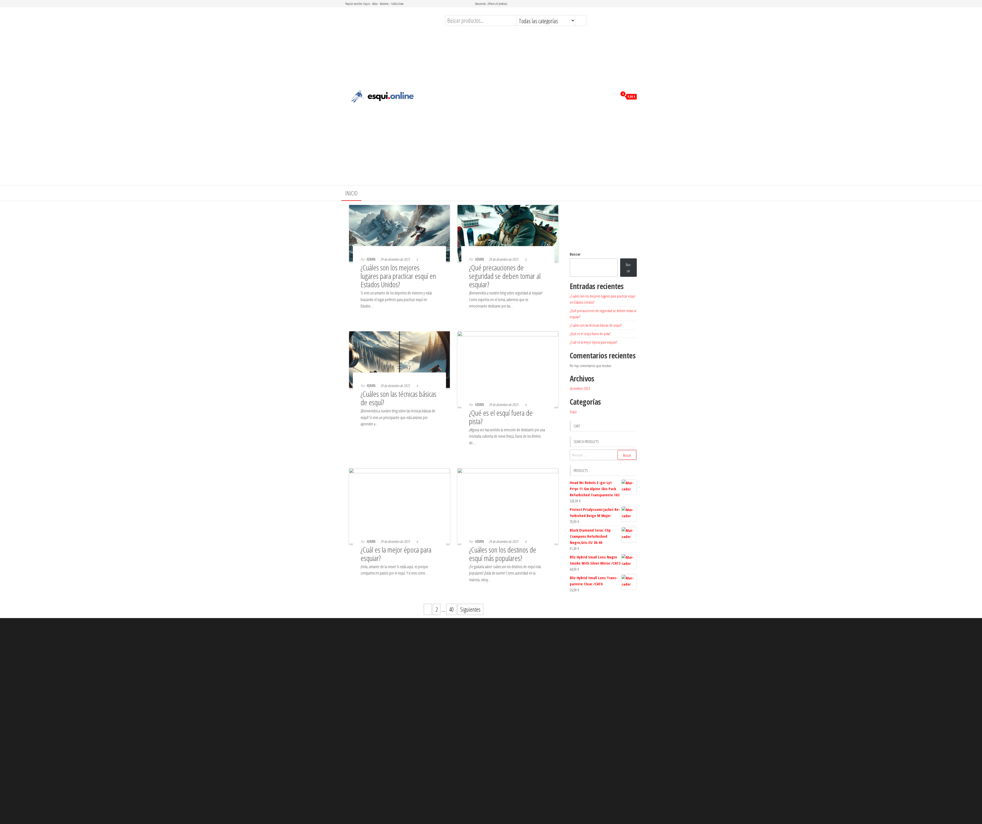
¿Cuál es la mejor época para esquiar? (396, 553)
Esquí (573, 411)
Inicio (351, 193)
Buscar (575, 254)
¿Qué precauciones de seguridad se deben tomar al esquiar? (505, 276)
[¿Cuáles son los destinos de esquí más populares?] (507, 505)
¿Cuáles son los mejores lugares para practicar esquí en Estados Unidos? (398, 276)
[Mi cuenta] (612, 96)
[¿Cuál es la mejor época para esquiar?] (399, 505)
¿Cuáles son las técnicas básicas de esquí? (398, 398)
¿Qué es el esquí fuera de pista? (501, 417)
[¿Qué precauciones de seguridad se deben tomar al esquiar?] (507, 232)
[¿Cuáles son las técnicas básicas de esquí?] (399, 359)
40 (451, 609)
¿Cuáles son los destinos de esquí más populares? (502, 553)
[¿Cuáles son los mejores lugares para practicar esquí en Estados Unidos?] (399, 232)
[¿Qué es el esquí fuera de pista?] (507, 368)
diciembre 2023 (580, 388)
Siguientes (470, 609)
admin (371, 259)
